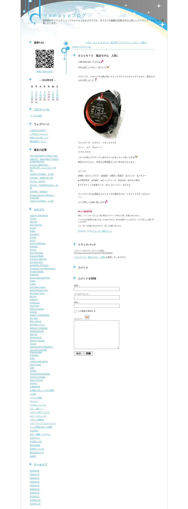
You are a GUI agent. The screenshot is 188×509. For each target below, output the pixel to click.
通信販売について (38, 141)
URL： (77, 302)
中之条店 (34, 431)
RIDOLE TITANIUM (38, 328)
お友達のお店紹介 (38, 130)
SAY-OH (33, 334)
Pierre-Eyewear (37, 309)
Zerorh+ (33, 383)
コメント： (79, 319)
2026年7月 (34, 474)
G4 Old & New (36, 262)
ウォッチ (34, 401)
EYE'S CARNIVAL (38, 244)
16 (32, 97)
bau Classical (36, 225)
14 (53, 94)
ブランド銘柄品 (37, 420)
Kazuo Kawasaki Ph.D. (40, 278)
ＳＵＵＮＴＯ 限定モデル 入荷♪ (89, 257)
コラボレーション (38, 405)
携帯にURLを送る (45, 71)
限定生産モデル (37, 452)
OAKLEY (34, 300)
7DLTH (33, 219)
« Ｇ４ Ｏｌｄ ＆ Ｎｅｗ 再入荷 (101, 42)
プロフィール (41, 109)
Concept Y (34, 234)
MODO (33, 296)
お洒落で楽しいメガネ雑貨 (42, 390)
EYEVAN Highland (38, 191)
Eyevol (33, 250)
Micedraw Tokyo (37, 293)
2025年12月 (35, 500)
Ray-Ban (34, 318)
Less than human (37, 287)
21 (53, 97)
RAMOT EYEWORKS (39, 315)
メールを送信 (36, 116)
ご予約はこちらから (39, 134)
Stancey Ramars (37, 341)
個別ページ (107, 231)
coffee (32, 231)
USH (32, 368)
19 (45, 97)
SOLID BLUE (36, 337)
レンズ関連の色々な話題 (41, 427)
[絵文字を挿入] (87, 319)
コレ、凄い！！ (37, 409)
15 (57, 94)
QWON (33, 312)
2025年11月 (35, 504)
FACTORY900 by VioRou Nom (44, 156)
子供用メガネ (36, 441)
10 (36, 94)
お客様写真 (35, 387)
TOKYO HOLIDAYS (39, 361)
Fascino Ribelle (37, 256)
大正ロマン (35, 438)
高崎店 (33, 456)
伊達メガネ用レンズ (39, 138)
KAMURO (34, 275)
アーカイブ (40, 465)
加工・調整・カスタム (40, 434)
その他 (33, 394)
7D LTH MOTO (37, 181)
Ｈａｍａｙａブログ (64, 15)
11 (40, 94)
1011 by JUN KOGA (39, 215)
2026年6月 (34, 478)
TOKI (32, 358)
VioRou (33, 371)
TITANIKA (34, 355)
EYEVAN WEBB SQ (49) (41, 178)
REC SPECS (35, 321)
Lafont (32, 284)
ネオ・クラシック (38, 416)
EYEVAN (34, 247)
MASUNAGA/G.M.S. (39, 290)
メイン (121, 42)
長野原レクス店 (37, 449)
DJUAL (33, 237)
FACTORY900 (36, 253)
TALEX (33, 344)
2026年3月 (34, 489)
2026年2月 (34, 493)
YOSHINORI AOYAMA (40, 374)
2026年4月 (34, 485)
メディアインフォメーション (43, 423)
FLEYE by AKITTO (38, 259)
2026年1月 (34, 496)
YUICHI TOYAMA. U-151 (42, 201)
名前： (77, 285)
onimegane (35, 303)
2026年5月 (34, 482)
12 (45, 94)
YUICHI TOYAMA (38, 377)
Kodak (33, 281)
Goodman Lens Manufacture (42, 268)
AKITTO (33, 222)
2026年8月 (34, 471)
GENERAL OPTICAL (39, 265)
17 (36, 97)
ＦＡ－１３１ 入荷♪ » (136, 42)
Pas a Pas (34, 306)
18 (40, 97)
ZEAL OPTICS (36, 380)
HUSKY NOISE (37, 272)
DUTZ (32, 240)
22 (57, 97)
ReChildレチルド (37, 325)
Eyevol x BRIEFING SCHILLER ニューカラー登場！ (43, 168)
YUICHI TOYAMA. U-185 (42, 174)
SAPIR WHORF (37, 331)
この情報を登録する (86, 311)
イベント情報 (36, 398)
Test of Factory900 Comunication (38, 351)
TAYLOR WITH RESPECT (41, 347)
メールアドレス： (82, 294)
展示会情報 (35, 445)
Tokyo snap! (35, 365)
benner (33, 228)
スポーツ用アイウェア (40, 412)
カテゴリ (39, 209)
